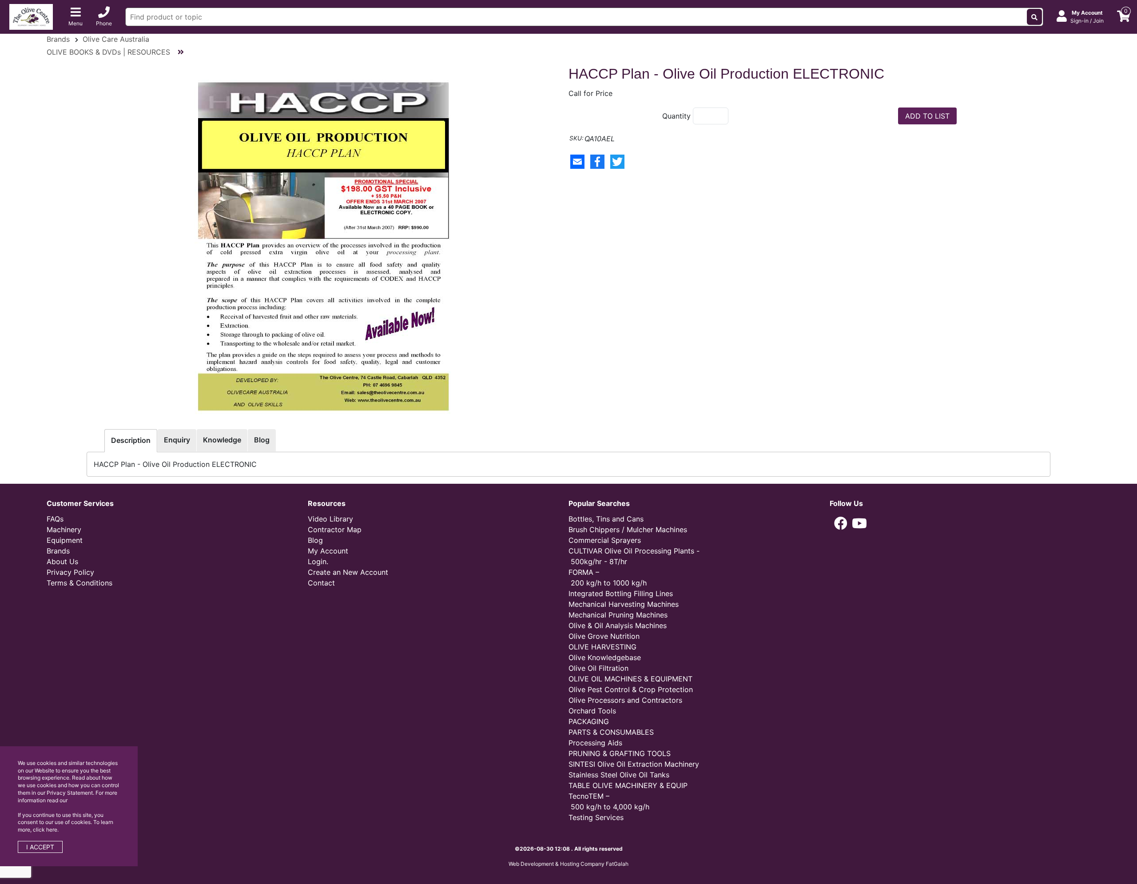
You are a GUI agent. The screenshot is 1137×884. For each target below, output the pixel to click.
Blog (315, 540)
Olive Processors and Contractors (625, 700)
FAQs (55, 518)
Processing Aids (595, 742)
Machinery (64, 529)
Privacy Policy (70, 572)
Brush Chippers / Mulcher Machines (627, 529)
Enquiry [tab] (177, 439)
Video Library (330, 518)
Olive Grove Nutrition (604, 636)
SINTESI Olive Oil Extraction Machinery (633, 764)
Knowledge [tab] (222, 439)
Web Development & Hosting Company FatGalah (568, 863)
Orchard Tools (592, 710)
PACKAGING (588, 721)
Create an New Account (348, 572)
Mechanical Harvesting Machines (623, 604)
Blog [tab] (262, 439)
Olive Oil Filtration (598, 668)
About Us (62, 561)
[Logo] (31, 16)
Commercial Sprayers (604, 540)
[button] (840, 523)
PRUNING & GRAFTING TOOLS (619, 753)
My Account (328, 550)
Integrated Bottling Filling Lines (620, 593)
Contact (321, 582)
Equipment (65, 540)
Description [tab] (131, 440)
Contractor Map (335, 529)
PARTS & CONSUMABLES (611, 732)
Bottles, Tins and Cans (606, 518)
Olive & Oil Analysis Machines (617, 625)
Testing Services (596, 817)
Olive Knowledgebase (604, 657)
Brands (58, 39)
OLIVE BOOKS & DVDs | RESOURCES (108, 52)
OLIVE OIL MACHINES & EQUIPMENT (630, 678)
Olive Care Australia (116, 39)
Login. (318, 561)
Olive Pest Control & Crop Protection (630, 689)
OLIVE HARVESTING (602, 646)
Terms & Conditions (79, 582)
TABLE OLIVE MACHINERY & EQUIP (628, 785)
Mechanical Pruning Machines (618, 614)
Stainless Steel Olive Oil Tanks (618, 774)
